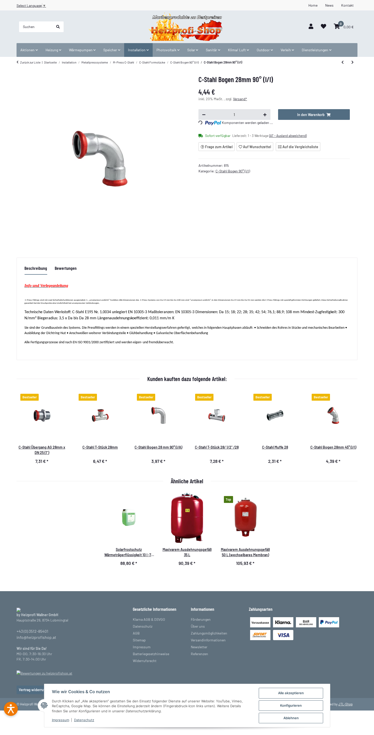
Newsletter (199, 647)
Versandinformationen (208, 640)
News (329, 5)
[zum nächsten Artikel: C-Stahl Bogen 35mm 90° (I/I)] (352, 62)
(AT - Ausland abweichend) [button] (288, 136)
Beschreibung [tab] (35, 268)
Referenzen (199, 654)
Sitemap (139, 640)
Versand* (240, 99)
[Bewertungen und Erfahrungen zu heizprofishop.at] (44, 672)
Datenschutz (84, 720)
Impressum (60, 720)
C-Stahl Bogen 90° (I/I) (232, 171)
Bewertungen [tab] (66, 268)
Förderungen (201, 619)
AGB (136, 633)
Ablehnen (291, 718)
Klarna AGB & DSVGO (149, 619)
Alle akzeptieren (291, 693)
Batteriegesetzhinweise (151, 654)
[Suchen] (58, 26)
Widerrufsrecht (144, 660)
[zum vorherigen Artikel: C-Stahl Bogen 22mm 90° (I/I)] (343, 62)
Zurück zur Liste (30, 62)
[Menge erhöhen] (265, 114)
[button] (311, 26)
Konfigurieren (291, 705)
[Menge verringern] (203, 114)
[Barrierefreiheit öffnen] (11, 709)
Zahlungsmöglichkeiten (209, 633)
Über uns (198, 626)
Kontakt (347, 5)
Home (313, 5)
